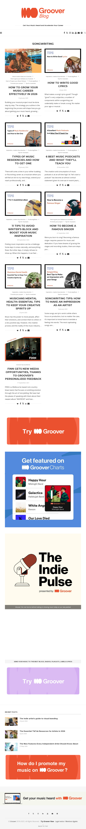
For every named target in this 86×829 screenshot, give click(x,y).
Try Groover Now (47, 821)
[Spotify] (82, 33)
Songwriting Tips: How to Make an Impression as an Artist (63, 302)
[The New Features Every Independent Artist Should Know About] (11, 747)
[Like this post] (17, 116)
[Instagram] (70, 33)
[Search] (85, 33)
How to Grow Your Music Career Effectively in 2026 (23, 91)
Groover (13, 821)
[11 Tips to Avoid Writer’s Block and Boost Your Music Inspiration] (23, 204)
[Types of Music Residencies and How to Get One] (23, 134)
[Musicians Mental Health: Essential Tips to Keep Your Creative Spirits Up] (23, 276)
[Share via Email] (28, 116)
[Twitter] (67, 33)
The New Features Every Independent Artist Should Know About (49, 744)
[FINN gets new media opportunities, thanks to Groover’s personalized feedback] (23, 349)
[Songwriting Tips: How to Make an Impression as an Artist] (63, 276)
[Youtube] (76, 33)
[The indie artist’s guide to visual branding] (11, 721)
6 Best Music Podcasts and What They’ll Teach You (63, 160)
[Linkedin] (73, 33)
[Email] (79, 33)
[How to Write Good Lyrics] (63, 61)
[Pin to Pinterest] (25, 116)
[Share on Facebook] (20, 116)
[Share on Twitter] (23, 116)
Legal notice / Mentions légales (66, 821)
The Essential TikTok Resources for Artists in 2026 (42, 731)
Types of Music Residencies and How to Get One (23, 160)
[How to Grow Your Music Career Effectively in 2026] (23, 61)
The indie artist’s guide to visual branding (39, 719)
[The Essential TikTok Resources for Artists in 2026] (11, 734)
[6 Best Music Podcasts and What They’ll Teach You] (63, 134)
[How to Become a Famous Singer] (63, 204)
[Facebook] (64, 33)
